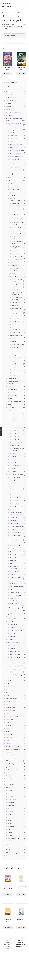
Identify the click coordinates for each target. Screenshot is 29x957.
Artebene (10, 796)
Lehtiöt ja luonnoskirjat (16, 144)
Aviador (8, 678)
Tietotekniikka (16, 332)
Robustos (8, 743)
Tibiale (7, 781)
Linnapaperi (11, 826)
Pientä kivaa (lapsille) (15, 465)
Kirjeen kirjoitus (14, 523)
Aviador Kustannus (11, 681)
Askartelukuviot (14, 135)
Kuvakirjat (12, 195)
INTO (7, 695)
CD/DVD (12, 183)
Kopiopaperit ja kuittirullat (17, 526)
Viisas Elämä (9, 850)
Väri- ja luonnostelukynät (16, 170)
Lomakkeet (13, 549)
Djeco (7, 686)
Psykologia (15, 313)
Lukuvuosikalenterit (17, 492)
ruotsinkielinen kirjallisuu (12, 746)
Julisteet (12, 486)
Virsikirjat (12, 636)
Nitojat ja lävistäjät (15, 571)
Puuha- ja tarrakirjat (15, 657)
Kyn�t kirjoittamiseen (12, 716)
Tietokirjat (13, 663)
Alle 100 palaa (15, 431)
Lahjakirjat (12, 627)
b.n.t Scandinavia (12, 799)
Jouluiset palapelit (17, 442)
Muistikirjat (13, 554)
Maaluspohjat (13, 147)
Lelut (11, 410)
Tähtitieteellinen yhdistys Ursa (14, 770)
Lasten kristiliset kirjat (16, 630)
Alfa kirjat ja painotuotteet (15, 112)
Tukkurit (8, 787)
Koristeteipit (13, 138)
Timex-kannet (9, 784)
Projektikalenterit (16, 498)
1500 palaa (14, 419)
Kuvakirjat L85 (15, 215)
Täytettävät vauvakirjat (18, 256)
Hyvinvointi (15, 287)
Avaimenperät (13, 389)
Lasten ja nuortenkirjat (14, 642)
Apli (9, 793)
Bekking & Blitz (12, 802)
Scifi (13, 372)
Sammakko (9, 752)
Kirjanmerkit (13, 520)
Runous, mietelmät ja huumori (16, 666)
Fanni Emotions (12, 805)
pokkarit (8, 731)
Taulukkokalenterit (17, 506)
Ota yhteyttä (1, 431)
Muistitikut (13, 560)
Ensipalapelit (15, 439)
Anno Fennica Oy (10, 115)
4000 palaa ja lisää (16, 428)
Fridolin (10, 808)
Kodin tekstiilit (12, 378)
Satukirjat (14, 251)
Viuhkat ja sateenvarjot (14, 608)
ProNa (9, 829)
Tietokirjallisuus (14, 265)
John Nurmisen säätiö (11, 698)
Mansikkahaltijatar (15, 654)
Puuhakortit (9, 737)
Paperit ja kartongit (15, 156)
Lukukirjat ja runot (14, 651)
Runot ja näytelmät (17, 364)
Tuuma (7, 844)
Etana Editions (10, 689)
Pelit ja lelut (11, 407)
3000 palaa (14, 425)
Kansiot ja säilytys (14, 509)
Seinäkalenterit (16, 501)
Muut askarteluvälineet (16, 153)
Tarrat (11, 589)
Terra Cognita (9, 778)
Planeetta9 (9, 728)
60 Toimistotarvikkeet (12, 100)
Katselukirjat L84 (16, 206)
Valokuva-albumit (14, 592)
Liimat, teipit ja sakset (16, 546)
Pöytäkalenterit (16, 495)
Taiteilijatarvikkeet (15, 167)
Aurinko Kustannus (7, 5)
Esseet (13, 338)
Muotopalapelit (16, 445)
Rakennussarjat (16, 453)
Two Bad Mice (11, 841)
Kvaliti (7, 713)
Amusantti (10, 790)
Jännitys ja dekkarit (17, 355)
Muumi (9, 404)
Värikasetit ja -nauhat (15, 595)
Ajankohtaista (11, 614)
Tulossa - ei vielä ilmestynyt (15, 675)
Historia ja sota (16, 284)
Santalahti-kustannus (11, 755)
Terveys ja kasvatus (17, 325)
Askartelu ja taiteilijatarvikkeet (16, 128)
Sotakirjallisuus (16, 375)
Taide (13, 316)
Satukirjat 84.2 (15, 254)
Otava (7, 722)
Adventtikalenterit (15, 477)
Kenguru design (12, 817)
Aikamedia (8, 106)
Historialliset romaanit (18, 344)
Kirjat (9, 180)
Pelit (11, 459)
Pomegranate (9, 734)
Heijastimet (13, 392)
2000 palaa (14, 422)
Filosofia (14, 273)
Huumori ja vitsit (16, 352)
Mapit (9, 103)
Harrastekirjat (15, 276)
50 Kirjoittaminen (10, 91)
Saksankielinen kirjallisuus (13, 749)
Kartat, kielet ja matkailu (18, 290)
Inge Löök (10, 811)
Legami (10, 823)
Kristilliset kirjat (16, 209)
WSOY (7, 856)
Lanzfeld (10, 820)
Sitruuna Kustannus (11, 758)
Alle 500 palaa (15, 436)
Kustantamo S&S (10, 710)
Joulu (9, 177)
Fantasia (14, 341)
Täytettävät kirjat (16, 322)
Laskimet (12, 543)
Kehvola (10, 814)
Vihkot (7, 847)
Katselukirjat (13, 186)
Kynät (11, 141)
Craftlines (8, 684)
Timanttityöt (13, 471)
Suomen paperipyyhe (13, 838)
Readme (8, 740)
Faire (7, 692)
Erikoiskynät (11, 94)
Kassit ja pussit (14, 517)
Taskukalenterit (16, 503)
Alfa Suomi (8, 109)
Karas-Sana (9, 701)
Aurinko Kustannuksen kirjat (13, 611)
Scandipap (10, 835)
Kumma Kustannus (11, 707)
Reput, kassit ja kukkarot (16, 401)
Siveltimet (12, 164)
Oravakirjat (11, 776)
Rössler (10, 832)
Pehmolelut (13, 456)
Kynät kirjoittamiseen (15, 532)
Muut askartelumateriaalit (17, 150)
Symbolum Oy (9, 767)
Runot (13, 192)
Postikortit (13, 574)
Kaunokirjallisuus (14, 189)
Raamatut (12, 633)
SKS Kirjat (8, 761)
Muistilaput (13, 557)
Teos (7, 773)
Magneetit (12, 552)
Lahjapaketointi (14, 540)
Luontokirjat (15, 305)
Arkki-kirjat (11, 621)
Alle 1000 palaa (16, 434)
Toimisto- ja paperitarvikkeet (15, 474)
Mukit (11, 398)
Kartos (7, 704)
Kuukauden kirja (12, 639)
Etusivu (5, 12)
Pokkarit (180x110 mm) (16, 259)
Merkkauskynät (12, 97)
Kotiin (9, 386)
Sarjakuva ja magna (17, 369)
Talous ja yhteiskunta (17, 319)
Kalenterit (12, 489)
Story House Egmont (11, 764)
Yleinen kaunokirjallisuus (16, 335)
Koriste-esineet (14, 395)
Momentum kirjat (10, 719)
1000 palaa (14, 416)
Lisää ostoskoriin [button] (7, 73)
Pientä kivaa (13, 462)
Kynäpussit (13, 529)
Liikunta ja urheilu (16, 302)
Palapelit (12, 413)
